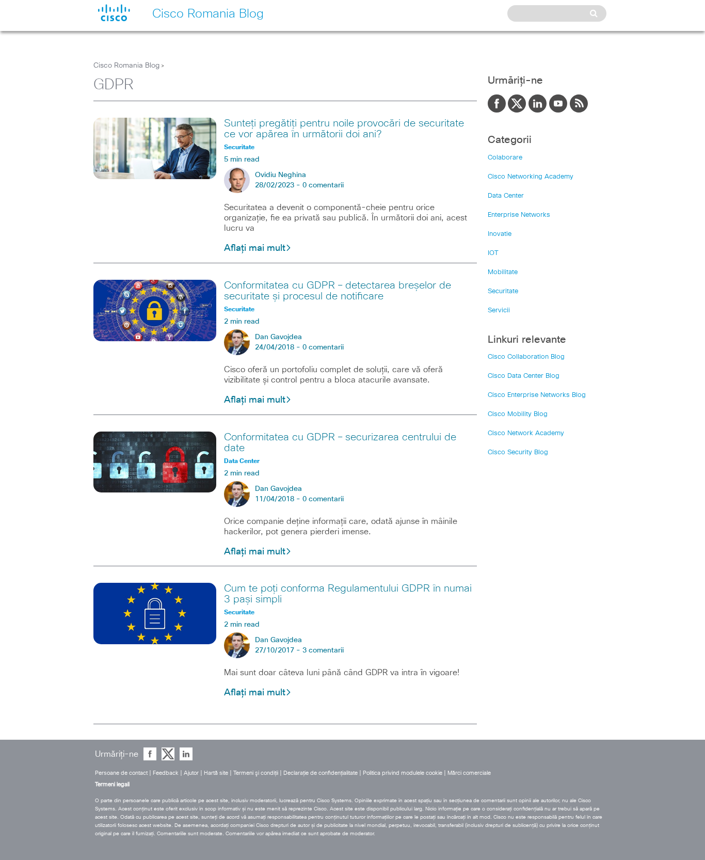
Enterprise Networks (519, 215)
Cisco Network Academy (526, 433)
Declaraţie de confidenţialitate (320, 773)
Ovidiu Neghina (280, 175)
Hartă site (216, 773)
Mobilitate (503, 272)
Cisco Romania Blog (126, 65)
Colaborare (505, 157)
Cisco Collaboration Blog (526, 357)
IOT (493, 253)
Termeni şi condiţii (255, 773)
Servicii (499, 310)
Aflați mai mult (254, 248)
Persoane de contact (121, 773)
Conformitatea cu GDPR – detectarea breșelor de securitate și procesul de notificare (337, 290)
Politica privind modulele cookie (402, 773)
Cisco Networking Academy (530, 176)
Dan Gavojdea (278, 337)
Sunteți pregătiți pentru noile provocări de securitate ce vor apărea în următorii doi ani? (344, 128)
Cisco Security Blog (518, 452)
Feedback (166, 773)
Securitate (503, 291)
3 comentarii (323, 650)
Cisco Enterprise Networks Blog (537, 395)
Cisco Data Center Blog (523, 376)
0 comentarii (323, 185)
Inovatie (499, 234)
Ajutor (191, 773)
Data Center (506, 196)
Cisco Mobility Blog (518, 414)
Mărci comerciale (469, 773)
